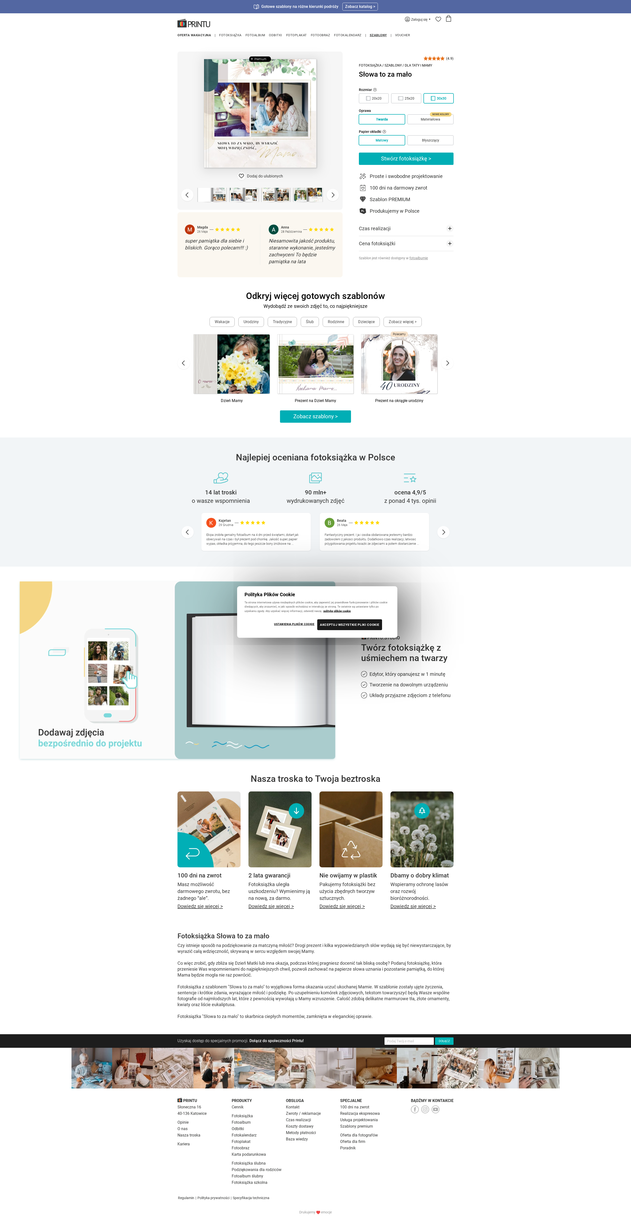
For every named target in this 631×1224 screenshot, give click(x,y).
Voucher (402, 35)
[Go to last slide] (183, 363)
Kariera (183, 1144)
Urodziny (251, 321)
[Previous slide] (187, 195)
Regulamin (186, 1198)
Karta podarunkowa (249, 1154)
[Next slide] (333, 195)
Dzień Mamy (232, 400)
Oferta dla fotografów (359, 1135)
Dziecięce (366, 321)
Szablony (378, 35)
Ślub (310, 321)
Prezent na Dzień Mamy (315, 400)
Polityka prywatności (213, 1198)
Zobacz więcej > (403, 321)
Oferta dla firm (352, 1141)
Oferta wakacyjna (194, 35)
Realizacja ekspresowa (360, 1113)
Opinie (183, 1122)
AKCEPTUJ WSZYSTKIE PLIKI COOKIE (349, 624)
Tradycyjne (282, 321)
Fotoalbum (255, 35)
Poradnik (348, 1148)
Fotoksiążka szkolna (249, 1182)
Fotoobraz (320, 35)
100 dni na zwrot (354, 1107)
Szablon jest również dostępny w (393, 258)
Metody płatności (301, 1132)
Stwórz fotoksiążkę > (406, 159)
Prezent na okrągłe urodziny (399, 400)
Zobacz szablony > (315, 416)
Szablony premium (356, 1126)
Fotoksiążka (230, 35)
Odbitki (275, 35)
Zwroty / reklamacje (303, 1113)
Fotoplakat (296, 35)
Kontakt (292, 1107)
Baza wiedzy (297, 1139)
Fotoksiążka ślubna (249, 1163)
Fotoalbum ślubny (247, 1176)
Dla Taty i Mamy (418, 65)
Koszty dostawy (300, 1126)
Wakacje (222, 321)
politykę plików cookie (337, 610)
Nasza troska (188, 1135)
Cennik (238, 1107)
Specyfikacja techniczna (251, 1198)
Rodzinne (336, 321)
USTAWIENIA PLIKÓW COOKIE (294, 624)
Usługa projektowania (359, 1120)
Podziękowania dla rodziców (256, 1169)
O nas (182, 1128)
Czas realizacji (298, 1120)
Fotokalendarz (348, 35)
